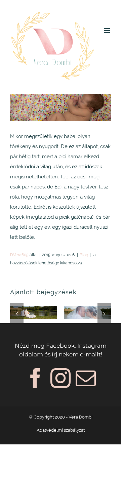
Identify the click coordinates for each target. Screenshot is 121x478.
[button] (17, 313)
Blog (84, 255)
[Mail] (86, 378)
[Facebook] (35, 378)
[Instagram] (60, 378)
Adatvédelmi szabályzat (61, 430)
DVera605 (19, 255)
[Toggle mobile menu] (107, 30)
